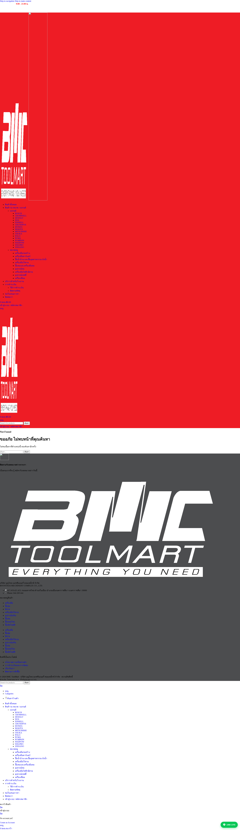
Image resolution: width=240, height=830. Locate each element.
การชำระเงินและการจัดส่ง (16, 665)
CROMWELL (21, 216)
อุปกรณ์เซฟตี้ (20, 275)
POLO (17, 236)
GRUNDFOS (20, 225)
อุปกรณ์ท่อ (19, 269)
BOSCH (18, 213)
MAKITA (19, 229)
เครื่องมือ (9, 603)
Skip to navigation (7, 1)
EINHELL (19, 222)
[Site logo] (14, 200)
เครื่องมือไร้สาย (22, 262)
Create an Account (7, 822)
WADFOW (19, 243)
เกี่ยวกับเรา (9, 668)
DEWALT (19, 218)
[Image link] (110, 578)
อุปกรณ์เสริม (10, 615)
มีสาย (7, 609)
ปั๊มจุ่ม (7, 606)
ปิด (1, 686)
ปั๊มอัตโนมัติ (10, 625)
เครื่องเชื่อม (20, 278)
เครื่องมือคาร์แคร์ (22, 256)
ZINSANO (19, 247)
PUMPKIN (19, 240)
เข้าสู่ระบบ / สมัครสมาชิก (16, 799)
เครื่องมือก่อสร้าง (22, 253)
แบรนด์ (13, 211)
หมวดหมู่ (14, 250)
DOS (17, 220)
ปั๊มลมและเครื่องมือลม (24, 266)
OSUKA (18, 234)
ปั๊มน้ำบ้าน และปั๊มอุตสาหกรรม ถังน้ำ (31, 259)
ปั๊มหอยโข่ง (10, 622)
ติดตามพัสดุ (15, 291)
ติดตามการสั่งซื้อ (12, 672)
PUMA (18, 238)
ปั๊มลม (7, 619)
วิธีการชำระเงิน (17, 288)
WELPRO (19, 245)
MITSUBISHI (20, 231)
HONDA (18, 227)
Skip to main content (23, 1)
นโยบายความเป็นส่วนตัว (15, 662)
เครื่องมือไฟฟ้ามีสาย (24, 272)
